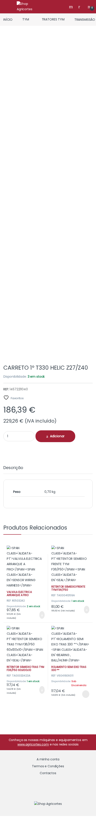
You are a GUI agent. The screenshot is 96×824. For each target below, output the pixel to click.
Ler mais (85, 694)
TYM (25, 19)
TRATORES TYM (53, 19)
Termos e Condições (48, 766)
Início (8, 19)
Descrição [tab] (13, 468)
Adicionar (57, 436)
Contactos (48, 773)
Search (71, 6)
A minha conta (48, 759)
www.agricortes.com (33, 744)
